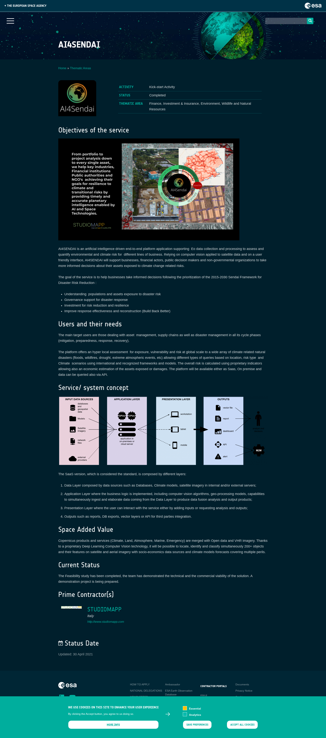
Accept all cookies (242, 724)
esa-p (203, 694)
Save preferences (197, 724)
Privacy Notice (243, 690)
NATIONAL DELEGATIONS (146, 690)
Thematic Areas (80, 68)
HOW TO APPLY (140, 684)
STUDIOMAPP (104, 609)
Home (62, 68)
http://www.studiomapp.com (105, 621)
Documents (242, 684)
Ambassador (172, 684)
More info (113, 724)
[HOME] (67, 684)
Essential (195, 708)
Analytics (195, 714)
